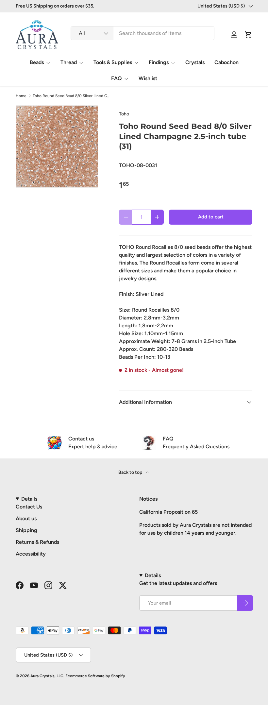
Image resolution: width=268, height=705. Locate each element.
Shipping (26, 530)
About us (26, 518)
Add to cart (211, 217)
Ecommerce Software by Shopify (95, 676)
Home (21, 96)
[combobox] (142, 33)
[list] (57, 146)
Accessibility (31, 554)
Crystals (195, 62)
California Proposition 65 (168, 512)
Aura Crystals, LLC (46, 676)
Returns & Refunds (37, 542)
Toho (124, 114)
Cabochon (226, 62)
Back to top (130, 472)
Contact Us (29, 507)
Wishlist (148, 78)
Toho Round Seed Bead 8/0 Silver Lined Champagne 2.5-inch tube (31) (72, 96)
